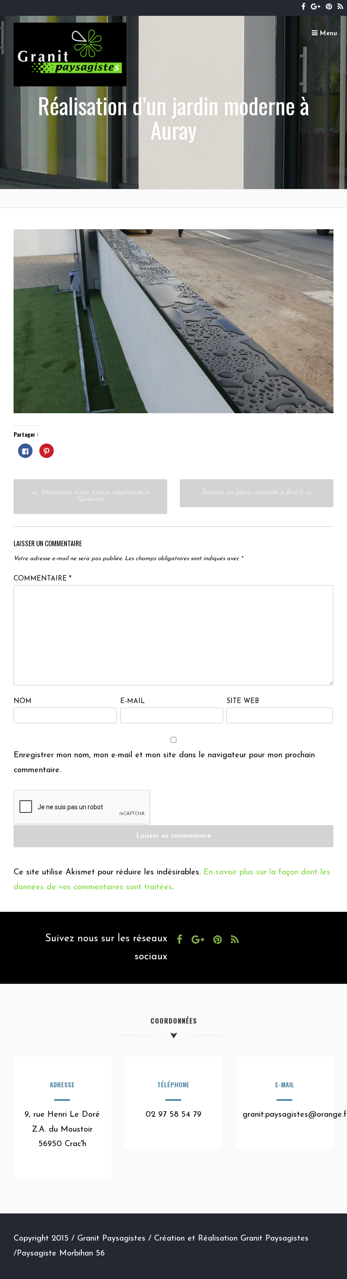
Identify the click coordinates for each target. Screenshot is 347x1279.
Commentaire (42, 579)
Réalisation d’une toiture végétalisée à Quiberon (90, 496)
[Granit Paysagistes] (70, 84)
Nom (23, 701)
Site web (242, 701)
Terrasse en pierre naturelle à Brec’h (256, 492)
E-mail (132, 701)
